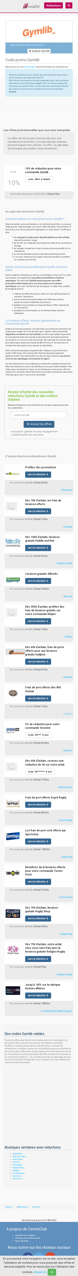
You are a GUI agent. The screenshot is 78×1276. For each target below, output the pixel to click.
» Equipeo (67, 527)
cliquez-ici (40, 1272)
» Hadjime (67, 677)
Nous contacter (22, 1241)
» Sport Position (64, 787)
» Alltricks (67, 596)
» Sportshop (66, 857)
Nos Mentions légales (25, 1235)
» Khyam (68, 637)
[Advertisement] (39, 109)
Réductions (53, 5)
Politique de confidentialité (27, 1238)
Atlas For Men (19, 1156)
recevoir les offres (40, 424)
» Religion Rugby (64, 974)
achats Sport (30, 67)
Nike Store (18, 1159)
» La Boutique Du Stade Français (56, 1011)
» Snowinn (67, 750)
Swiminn (17, 1176)
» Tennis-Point (65, 897)
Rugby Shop (18, 1168)
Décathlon (17, 1154)
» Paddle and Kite (63, 563)
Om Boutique (19, 1173)
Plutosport (18, 1165)
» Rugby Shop (65, 934)
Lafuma (16, 1162)
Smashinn (18, 1179)
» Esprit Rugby (65, 820)
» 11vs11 (67, 714)
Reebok (16, 1170)
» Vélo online (66, 490)
